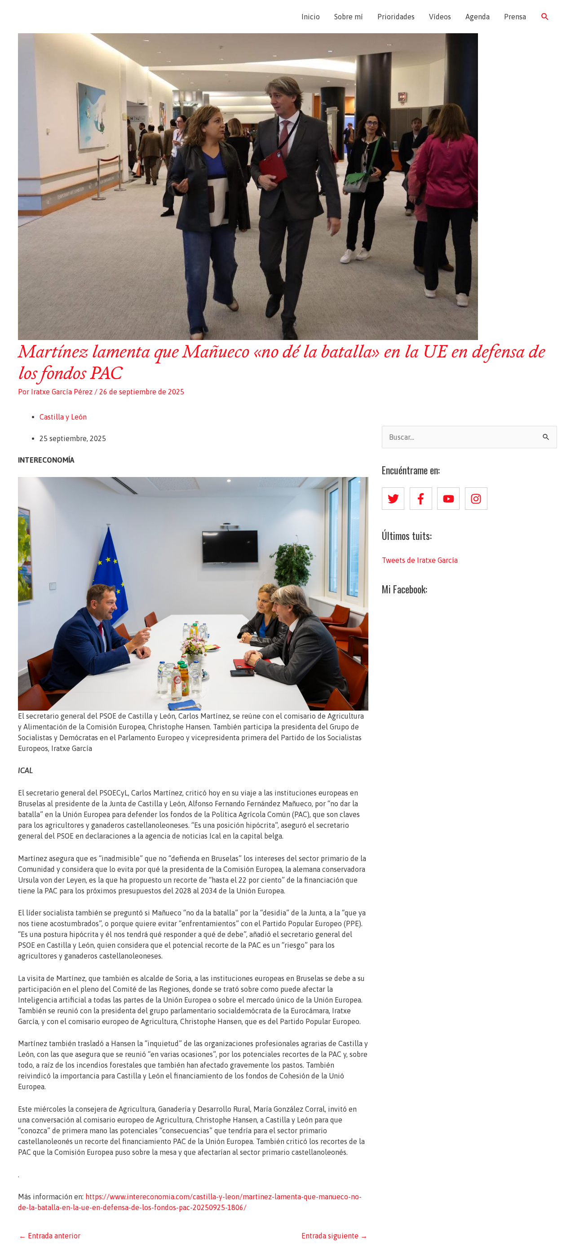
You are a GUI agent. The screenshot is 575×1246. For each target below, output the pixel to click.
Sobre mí (348, 17)
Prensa (515, 17)
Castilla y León (63, 417)
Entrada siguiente (334, 1236)
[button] (545, 17)
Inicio (310, 17)
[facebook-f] (423, 498)
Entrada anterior (49, 1236)
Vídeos (440, 17)
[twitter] (395, 498)
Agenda (477, 17)
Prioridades (396, 17)
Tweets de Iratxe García (420, 560)
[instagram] (478, 498)
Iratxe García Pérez (71, 16)
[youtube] (450, 498)
